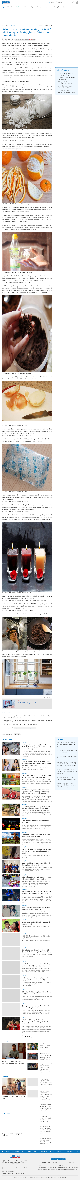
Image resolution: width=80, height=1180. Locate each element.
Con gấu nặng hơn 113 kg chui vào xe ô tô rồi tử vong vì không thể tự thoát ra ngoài (66, 785)
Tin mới (60, 740)
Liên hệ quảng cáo (58, 1159)
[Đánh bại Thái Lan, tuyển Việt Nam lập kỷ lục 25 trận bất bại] (11, 995)
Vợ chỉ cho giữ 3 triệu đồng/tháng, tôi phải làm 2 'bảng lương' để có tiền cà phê (46, 1082)
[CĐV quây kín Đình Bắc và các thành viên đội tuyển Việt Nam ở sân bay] (11, 866)
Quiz (76, 1151)
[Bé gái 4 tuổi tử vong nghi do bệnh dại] (14, 1124)
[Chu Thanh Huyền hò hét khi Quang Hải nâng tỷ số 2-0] (11, 925)
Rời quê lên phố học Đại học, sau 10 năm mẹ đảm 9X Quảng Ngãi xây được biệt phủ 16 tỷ (36, 851)
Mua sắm (48, 7)
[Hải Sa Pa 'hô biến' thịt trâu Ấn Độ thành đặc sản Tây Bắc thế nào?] (14, 1051)
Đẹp (32, 7)
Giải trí (26, 7)
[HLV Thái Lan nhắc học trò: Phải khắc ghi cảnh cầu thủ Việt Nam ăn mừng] (11, 967)
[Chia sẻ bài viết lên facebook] (3, 39)
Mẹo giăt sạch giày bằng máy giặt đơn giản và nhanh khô (21, 724)
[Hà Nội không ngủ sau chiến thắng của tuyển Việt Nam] (11, 939)
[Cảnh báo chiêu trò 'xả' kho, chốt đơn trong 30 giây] (33, 1046)
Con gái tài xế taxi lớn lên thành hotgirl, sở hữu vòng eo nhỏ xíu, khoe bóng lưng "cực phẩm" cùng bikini (36, 763)
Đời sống (17, 7)
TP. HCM (60, 1165)
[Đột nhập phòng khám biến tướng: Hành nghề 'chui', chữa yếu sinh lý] (33, 1056)
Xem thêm (27, 1036)
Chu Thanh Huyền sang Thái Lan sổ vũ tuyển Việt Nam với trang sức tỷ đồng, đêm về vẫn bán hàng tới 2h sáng (35, 792)
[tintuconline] (4, 7)
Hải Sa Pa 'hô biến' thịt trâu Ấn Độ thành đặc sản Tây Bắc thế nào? (66, 744)
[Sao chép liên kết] (12, 39)
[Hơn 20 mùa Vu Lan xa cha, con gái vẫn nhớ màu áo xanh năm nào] (11, 911)
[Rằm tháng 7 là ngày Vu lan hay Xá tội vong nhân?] (11, 824)
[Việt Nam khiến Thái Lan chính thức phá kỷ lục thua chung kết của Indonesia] (11, 895)
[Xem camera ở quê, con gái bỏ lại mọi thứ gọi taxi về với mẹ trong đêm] (33, 1107)
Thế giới (56, 7)
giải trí (60, 83)
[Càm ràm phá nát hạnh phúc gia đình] (14, 1086)
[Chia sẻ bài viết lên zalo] (6, 39)
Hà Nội (39, 1165)
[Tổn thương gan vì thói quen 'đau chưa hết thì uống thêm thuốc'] (33, 1141)
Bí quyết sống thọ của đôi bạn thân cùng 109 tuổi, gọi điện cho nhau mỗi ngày (45, 1130)
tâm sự (65, 92)
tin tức (67, 73)
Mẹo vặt (17, 700)
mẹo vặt (17, 734)
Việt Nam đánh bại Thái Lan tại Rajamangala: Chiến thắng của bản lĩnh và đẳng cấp (36, 1022)
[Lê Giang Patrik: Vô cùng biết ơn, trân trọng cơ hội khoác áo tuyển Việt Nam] (11, 981)
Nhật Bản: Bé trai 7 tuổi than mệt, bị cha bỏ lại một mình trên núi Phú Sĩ (67, 771)
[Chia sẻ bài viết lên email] (9, 39)
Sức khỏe (65, 7)
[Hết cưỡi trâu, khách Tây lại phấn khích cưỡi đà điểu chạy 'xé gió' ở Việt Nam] (11, 810)
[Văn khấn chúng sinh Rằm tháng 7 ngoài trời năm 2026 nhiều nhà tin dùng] (11, 880)
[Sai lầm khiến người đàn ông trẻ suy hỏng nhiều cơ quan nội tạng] (33, 1119)
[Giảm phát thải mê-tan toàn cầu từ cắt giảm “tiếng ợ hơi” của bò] (11, 838)
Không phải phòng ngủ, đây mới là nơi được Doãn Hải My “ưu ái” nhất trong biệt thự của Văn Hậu (37, 747)
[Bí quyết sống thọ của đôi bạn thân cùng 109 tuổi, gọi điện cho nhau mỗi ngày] (33, 1129)
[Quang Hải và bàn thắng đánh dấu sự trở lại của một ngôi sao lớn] (11, 1009)
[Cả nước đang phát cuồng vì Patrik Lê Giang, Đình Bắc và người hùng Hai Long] (11, 953)
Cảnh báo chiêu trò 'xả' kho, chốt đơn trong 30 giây (46, 1045)
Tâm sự (39, 7)
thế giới (67, 86)
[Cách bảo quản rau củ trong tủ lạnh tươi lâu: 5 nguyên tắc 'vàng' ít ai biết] (11, 779)
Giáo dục (69, 1151)
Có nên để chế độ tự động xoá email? (26, 703)
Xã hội (10, 7)
